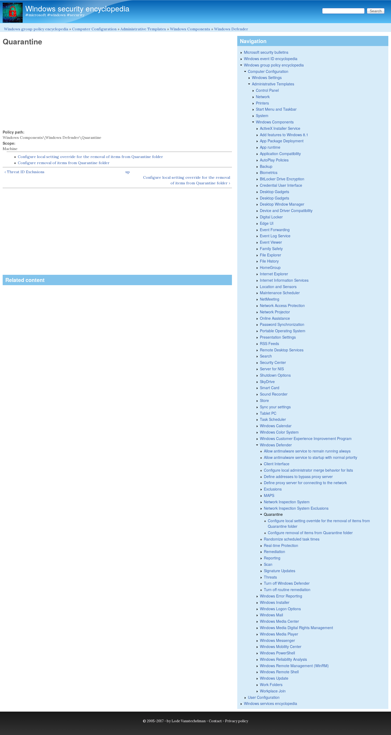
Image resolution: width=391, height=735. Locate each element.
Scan (268, 564)
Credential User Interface (281, 185)
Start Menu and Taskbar (276, 109)
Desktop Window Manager (282, 204)
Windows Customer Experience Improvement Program (306, 438)
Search (266, 356)
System (262, 115)
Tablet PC (268, 413)
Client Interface (276, 463)
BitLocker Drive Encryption (282, 178)
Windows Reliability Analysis (283, 659)
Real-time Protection (281, 545)
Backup (266, 166)
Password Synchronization (282, 324)
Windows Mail (271, 614)
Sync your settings (275, 406)
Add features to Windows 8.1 (284, 134)
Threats (270, 577)
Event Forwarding (275, 229)
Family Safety (271, 248)
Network (263, 96)
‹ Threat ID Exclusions (24, 171)
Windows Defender (231, 29)
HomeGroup (270, 267)
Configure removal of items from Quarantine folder (64, 162)
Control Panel (267, 90)
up (127, 171)
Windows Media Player (279, 634)
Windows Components (190, 29)
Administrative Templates (143, 29)
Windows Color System (279, 432)
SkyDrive (267, 381)
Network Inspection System (287, 501)
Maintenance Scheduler (280, 292)
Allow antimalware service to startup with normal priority (310, 457)
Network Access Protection (282, 305)
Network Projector (275, 311)
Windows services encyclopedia (270, 703)
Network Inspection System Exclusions (296, 508)
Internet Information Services (284, 280)
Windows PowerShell (277, 652)
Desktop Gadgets (274, 191)
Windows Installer (274, 602)
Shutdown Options (275, 375)
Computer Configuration (94, 29)
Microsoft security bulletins (266, 52)
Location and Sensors (278, 286)
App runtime (270, 147)
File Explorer (270, 255)
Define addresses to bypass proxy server (298, 476)
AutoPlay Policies (274, 160)
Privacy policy (236, 721)
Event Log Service (275, 235)
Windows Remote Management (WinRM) (294, 665)
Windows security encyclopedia (77, 8)
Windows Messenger (277, 640)
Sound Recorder (274, 394)
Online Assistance (275, 318)
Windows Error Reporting (281, 596)
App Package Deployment (281, 140)
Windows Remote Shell (279, 671)
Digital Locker (271, 216)
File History (269, 261)
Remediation (274, 551)
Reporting (272, 557)
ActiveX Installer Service (280, 128)
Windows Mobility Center (280, 646)
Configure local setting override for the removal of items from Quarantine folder (90, 156)
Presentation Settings (278, 337)
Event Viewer (271, 242)
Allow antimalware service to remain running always (307, 451)
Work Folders (271, 684)
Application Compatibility (280, 153)
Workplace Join (273, 691)
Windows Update (274, 678)
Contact (215, 721)
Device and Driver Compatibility (286, 210)
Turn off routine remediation (287, 589)
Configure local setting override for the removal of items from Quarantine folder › (186, 180)
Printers (262, 103)
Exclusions (273, 489)
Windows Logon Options (280, 608)
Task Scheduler (273, 419)
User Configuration (264, 697)
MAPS (269, 495)
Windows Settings (267, 77)
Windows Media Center (279, 621)
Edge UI (266, 223)
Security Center (273, 362)
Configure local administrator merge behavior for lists (308, 470)
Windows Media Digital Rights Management (296, 627)
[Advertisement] (117, 88)
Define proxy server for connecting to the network (305, 482)
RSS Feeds (269, 343)
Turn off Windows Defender (287, 583)
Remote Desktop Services (281, 349)
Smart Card (269, 387)
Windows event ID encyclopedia (270, 58)
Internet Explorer (274, 273)
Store (264, 400)
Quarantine (273, 514)
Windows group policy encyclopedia (36, 29)
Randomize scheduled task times (291, 539)
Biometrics (268, 172)
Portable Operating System (282, 330)
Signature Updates (279, 570)
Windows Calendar (276, 425)
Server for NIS (272, 368)
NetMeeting (269, 299)
